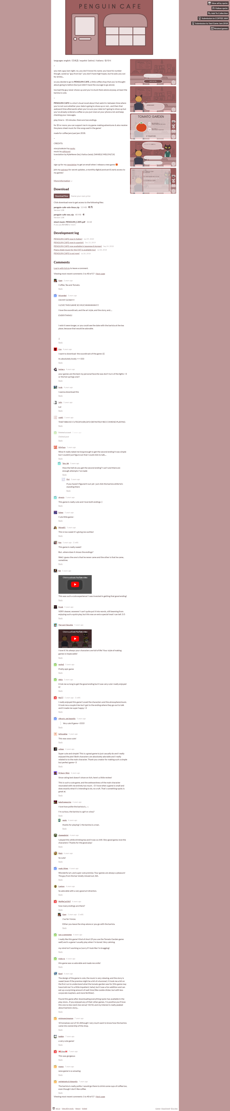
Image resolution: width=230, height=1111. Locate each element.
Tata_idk (65, 463)
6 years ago (69, 749)
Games (157, 1109)
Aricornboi (62, 295)
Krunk (60, 607)
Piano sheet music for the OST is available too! (75, 249)
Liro (59, 349)
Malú (60, 853)
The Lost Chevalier (65, 625)
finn (59, 542)
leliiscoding (62, 734)
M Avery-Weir (64, 773)
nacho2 (61, 664)
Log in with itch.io (62, 268)
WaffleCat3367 (64, 901)
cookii (60, 417)
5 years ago (67, 402)
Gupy (60, 280)
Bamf (60, 974)
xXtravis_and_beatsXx (66, 719)
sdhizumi (66, 151)
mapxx (61, 1066)
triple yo (61, 959)
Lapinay (61, 886)
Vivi (68, 479)
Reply (60, 289)
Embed (84, 1109)
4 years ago (67, 349)
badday (61, 1036)
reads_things (63, 868)
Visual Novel (165, 1109)
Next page (100, 273)
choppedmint (63, 835)
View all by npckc (68, 1109)
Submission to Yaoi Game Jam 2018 (211, 23)
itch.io (58, 1109)
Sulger (60, 512)
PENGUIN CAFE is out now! (67, 253)
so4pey (61, 749)
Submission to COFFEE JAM (215, 18)
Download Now (61, 196)
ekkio (60, 680)
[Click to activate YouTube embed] (75, 584)
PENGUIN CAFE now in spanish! (69, 242)
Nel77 (60, 698)
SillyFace (61, 447)
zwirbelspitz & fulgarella (67, 1081)
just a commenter (65, 935)
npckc (72, 148)
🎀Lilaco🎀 (62, 1051)
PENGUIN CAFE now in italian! (68, 239)
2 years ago (68, 280)
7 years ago (79, 1018)
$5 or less (174, 1109)
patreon (64, 169)
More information (62, 180)
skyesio (61, 497)
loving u (61, 369)
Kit (59, 571)
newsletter (72, 164)
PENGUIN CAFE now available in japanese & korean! (78, 246)
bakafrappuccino (64, 802)
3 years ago (72, 295)
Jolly (60, 402)
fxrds (60, 387)
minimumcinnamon (65, 1018)
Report (77, 1109)
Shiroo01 (61, 527)
